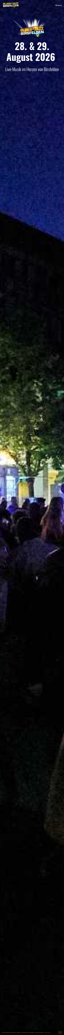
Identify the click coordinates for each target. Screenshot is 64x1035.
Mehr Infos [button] (48, 1032)
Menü (59, 5)
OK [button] (60, 1032)
